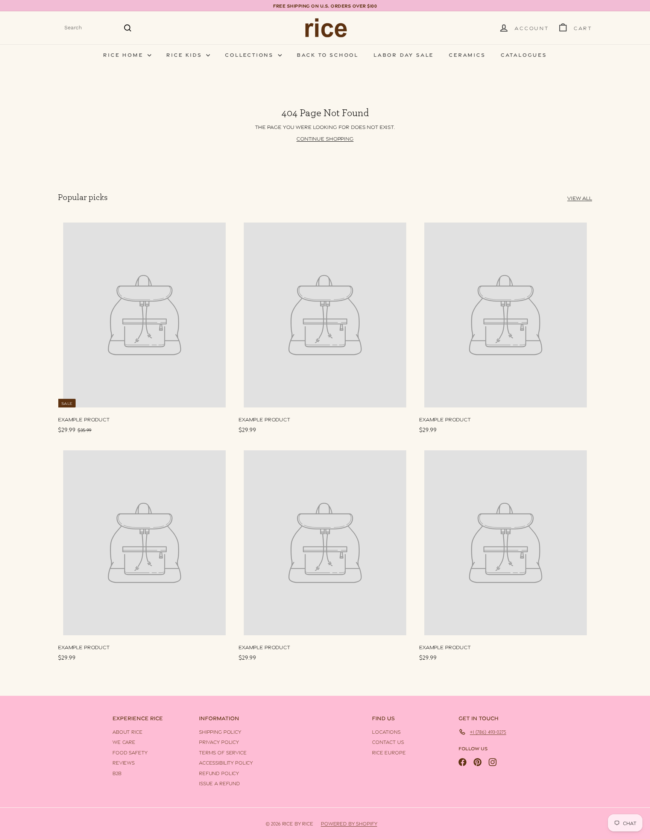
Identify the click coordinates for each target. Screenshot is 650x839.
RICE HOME (124, 54)
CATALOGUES (524, 54)
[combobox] (98, 27)
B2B (116, 773)
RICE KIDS (185, 54)
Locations (386, 731)
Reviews (123, 762)
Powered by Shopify (349, 823)
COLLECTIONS (250, 54)
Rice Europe (388, 752)
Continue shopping (325, 138)
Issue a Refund (219, 783)
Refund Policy (219, 773)
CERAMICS (467, 54)
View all (579, 197)
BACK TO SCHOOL (327, 54)
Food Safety (129, 752)
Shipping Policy (220, 731)
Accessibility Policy (226, 762)
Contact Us (388, 742)
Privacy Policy (219, 742)
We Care (123, 742)
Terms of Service (223, 752)
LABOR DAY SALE (404, 54)
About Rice (127, 731)
